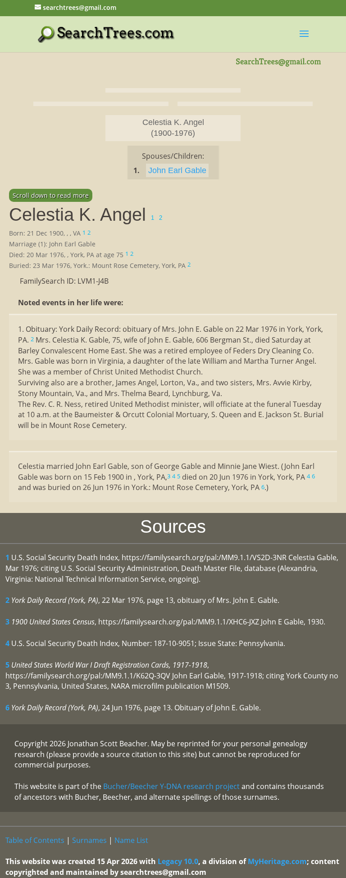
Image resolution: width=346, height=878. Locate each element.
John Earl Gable (177, 170)
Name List (131, 840)
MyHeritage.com (277, 861)
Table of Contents (34, 840)
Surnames (89, 840)
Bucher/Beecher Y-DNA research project (171, 786)
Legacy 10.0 (178, 861)
